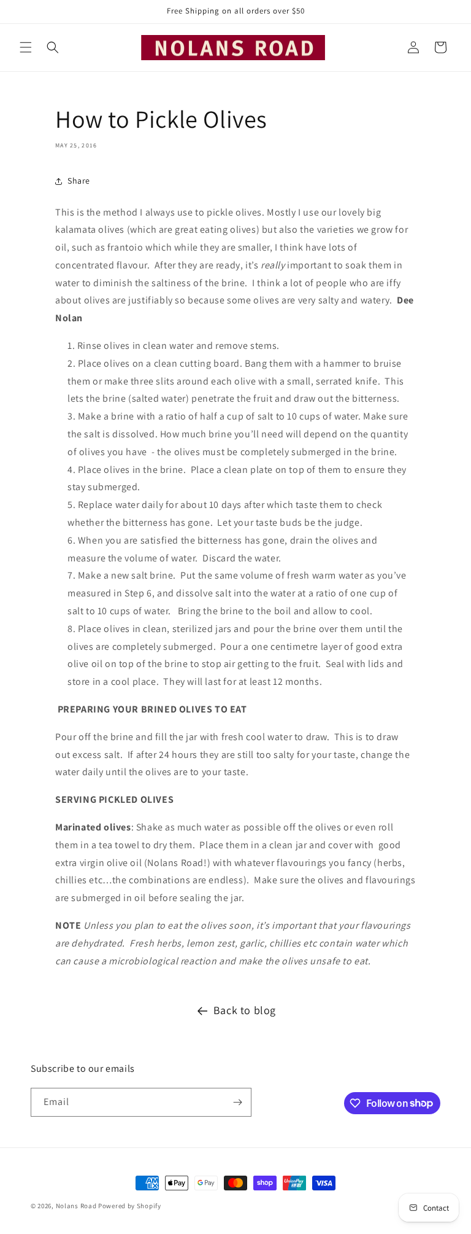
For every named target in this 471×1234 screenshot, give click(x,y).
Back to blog (244, 1010)
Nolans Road (76, 1205)
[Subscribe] (237, 1102)
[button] (25, 47)
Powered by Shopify (129, 1205)
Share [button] (78, 180)
